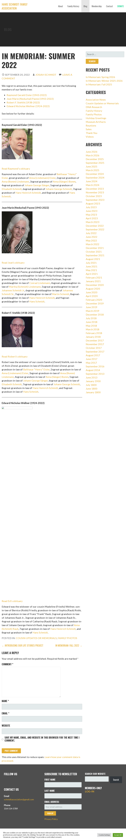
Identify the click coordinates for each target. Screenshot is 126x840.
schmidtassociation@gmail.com (19, 799)
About (60, 6)
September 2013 (95, 373)
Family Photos (67, 638)
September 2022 (95, 229)
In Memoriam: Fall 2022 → (68, 645)
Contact (109, 6)
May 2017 (91, 362)
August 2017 (93, 355)
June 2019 (91, 307)
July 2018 (91, 318)
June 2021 (91, 266)
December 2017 (95, 340)
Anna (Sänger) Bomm (64, 181)
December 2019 (95, 303)
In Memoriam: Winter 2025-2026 (104, 80)
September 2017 (95, 351)
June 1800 (91, 388)
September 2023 (95, 199)
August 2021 (93, 259)
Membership (97, 6)
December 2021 (95, 247)
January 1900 (93, 381)
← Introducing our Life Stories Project (22, 645)
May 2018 (91, 325)
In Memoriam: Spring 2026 (100, 77)
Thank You (91, 132)
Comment (7, 664)
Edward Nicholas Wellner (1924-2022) (28, 106)
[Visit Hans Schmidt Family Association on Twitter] (5, 780)
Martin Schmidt (60, 294)
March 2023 (92, 221)
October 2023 (94, 196)
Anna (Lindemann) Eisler (42, 177)
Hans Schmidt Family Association (14, 6)
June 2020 (91, 292)
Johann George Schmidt (59, 188)
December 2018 (95, 314)
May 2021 (91, 270)
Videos (90, 136)
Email (5, 713)
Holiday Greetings (96, 118)
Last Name (49, 790)
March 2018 (92, 329)
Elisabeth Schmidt (12, 188)
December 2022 (95, 225)
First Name (49, 779)
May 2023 (91, 214)
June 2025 (91, 166)
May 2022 (91, 240)
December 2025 (95, 159)
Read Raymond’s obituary (16, 168)
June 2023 (91, 210)
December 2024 (95, 173)
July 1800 (91, 384)
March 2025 (92, 170)
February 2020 (94, 299)
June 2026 (91, 151)
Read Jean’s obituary (13, 262)
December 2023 (95, 188)
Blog (85, 6)
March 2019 (92, 310)
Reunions (91, 125)
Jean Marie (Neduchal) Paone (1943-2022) (30, 98)
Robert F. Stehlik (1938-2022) (23, 102)
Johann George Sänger (37, 185)
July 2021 (91, 262)
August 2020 (93, 288)
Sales (89, 129)
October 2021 (94, 251)
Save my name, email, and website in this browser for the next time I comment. (42, 739)
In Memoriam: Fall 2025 (99, 84)
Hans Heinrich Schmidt (28, 192)
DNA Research (94, 106)
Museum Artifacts (96, 121)
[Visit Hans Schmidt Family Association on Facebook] (10, 780)
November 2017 (95, 344)
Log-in (89, 791)
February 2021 (94, 277)
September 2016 (95, 366)
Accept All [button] (117, 835)
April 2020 (92, 296)
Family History (73, 6)
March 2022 (92, 244)
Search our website (95, 773)
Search (116, 779)
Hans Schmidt (37, 301)
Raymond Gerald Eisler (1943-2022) (27, 95)
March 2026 (92, 155)
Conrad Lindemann (39, 282)
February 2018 (94, 333)
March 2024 (92, 184)
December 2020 (95, 284)
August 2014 (93, 370)
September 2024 (95, 177)
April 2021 (92, 273)
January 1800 (93, 392)
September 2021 (95, 255)
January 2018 (93, 336)
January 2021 (93, 281)
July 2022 (91, 233)
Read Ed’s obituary (12, 601)
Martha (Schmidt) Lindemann (25, 286)
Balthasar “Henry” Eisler (36, 369)
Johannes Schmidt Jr (13, 290)
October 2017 (94, 347)
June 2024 (91, 181)
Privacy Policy (51, 819)
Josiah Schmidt (45, 74)
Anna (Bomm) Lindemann (15, 181)
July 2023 (91, 207)
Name (5, 701)
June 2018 (91, 321)
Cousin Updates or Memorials (36, 638)
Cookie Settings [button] (104, 835)
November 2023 (95, 192)
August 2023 (93, 203)
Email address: (51, 801)
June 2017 (91, 358)
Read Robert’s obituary (14, 356)
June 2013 (91, 377)
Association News (96, 99)
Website (6, 725)
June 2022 (91, 236)
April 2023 (92, 218)
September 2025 (95, 162)
